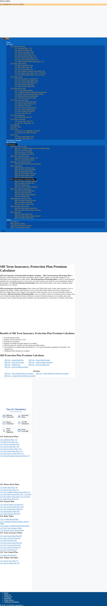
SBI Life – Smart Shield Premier (39, 360)
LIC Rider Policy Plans (18, 88)
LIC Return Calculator (13, 140)
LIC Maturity (14, 125)
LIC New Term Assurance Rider (25, 98)
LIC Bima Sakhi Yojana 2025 (24, 137)
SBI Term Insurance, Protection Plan (22, 179)
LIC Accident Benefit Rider (24, 90)
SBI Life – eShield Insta (12, 365)
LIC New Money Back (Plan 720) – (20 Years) (30, 73)
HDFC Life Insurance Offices (20, 227)
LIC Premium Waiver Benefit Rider (26, 96)
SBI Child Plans (15, 212)
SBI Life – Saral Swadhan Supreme (16, 367)
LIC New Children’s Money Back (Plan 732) (30, 71)
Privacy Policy (9, 600)
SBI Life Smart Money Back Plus (26, 208)
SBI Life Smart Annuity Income (25, 200)
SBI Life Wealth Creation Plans (20, 189)
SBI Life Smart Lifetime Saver (25, 168)
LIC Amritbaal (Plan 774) (23, 48)
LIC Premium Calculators (12, 4)
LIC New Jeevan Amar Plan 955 (25, 107)
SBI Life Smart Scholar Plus (24, 218)
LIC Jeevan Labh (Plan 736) (24, 54)
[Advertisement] (53, 21)
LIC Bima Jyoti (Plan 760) (23, 50)
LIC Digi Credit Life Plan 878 (10, 538)
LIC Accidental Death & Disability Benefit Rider (31, 92)
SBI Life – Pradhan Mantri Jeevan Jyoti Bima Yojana (32, 148)
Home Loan (14, 129)
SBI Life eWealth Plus (22, 196)
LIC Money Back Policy (18, 64)
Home (8, 42)
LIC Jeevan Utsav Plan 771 (24, 121)
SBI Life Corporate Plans (18, 146)
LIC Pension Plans (16, 77)
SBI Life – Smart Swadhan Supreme (41, 362)
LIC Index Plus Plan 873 (8, 555)
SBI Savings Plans (16, 166)
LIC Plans (9, 44)
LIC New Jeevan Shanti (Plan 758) (26, 81)
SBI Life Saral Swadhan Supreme (26, 181)
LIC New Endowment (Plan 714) (26, 58)
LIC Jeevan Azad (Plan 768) (24, 52)
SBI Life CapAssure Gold (23, 150)
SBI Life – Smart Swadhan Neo (39, 365)
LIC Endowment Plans (18, 46)
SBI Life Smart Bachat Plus (24, 172)
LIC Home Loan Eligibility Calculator (27, 131)
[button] (3, 231)
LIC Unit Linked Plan (17, 115)
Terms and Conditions (11, 602)
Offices (8, 220)
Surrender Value (15, 127)
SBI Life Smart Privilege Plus (24, 191)
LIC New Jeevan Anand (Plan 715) (26, 60)
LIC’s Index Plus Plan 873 (23, 117)
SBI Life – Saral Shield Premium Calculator (18, 373)
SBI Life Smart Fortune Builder (25, 195)
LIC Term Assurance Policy (19, 100)
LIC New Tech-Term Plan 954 (25, 109)
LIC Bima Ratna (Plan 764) (24, 65)
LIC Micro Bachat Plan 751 (24, 138)
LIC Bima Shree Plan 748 (23, 67)
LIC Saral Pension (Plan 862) (24, 84)
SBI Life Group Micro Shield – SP (26, 158)
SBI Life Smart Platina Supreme (25, 173)
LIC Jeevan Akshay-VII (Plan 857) (26, 79)
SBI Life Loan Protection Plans (20, 162)
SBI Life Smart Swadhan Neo (24, 183)
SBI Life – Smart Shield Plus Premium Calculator (52, 373)
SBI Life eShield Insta (22, 185)
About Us (7, 595)
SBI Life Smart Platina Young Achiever (28, 210)
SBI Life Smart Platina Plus (24, 177)
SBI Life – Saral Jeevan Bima (14, 362)
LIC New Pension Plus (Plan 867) (26, 83)
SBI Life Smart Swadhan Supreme (26, 187)
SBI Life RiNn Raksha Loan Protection (28, 164)
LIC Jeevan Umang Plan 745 (24, 123)
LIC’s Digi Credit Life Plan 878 (25, 104)
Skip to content (5, 1)
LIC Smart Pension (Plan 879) (25, 86)
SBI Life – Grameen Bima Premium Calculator (20, 376)
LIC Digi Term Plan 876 (23, 106)
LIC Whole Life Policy (18, 119)
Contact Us (8, 596)
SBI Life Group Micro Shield (24, 160)
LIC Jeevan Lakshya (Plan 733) (25, 56)
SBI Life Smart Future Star (23, 214)
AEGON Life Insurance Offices (21, 225)
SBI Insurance (11, 144)
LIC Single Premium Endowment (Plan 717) (29, 61)
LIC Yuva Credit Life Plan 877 (25, 111)
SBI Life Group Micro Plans (19, 156)
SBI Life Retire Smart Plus (23, 202)
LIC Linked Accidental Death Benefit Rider (29, 94)
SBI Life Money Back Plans (19, 206)
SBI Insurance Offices (17, 224)
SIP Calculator (11, 142)
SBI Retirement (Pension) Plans (20, 198)
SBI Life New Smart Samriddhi (25, 170)
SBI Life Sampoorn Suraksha (24, 154)
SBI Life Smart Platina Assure (24, 175)
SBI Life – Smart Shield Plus (14, 360)
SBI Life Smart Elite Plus (23, 193)
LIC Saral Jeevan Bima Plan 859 (25, 102)
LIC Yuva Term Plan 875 (23, 113)
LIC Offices (14, 222)
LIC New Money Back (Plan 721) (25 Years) (29, 75)
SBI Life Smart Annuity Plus (24, 204)
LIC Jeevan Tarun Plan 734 (24, 69)
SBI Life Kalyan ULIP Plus (24, 152)
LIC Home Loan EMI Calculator (25, 133)
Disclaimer (7, 598)
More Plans (14, 135)
